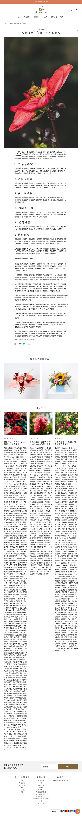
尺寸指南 (41, 781)
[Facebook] (15, 344)
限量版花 (27, 17)
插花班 (41, 787)
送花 (5, 23)
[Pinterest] (20, 344)
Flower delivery (29, 339)
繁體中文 (55, 811)
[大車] (75, 10)
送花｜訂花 (41, 803)
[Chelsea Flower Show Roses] (41, 423)
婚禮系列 (37, 17)
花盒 (45, 17)
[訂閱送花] (28, 344)
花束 (19, 17)
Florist (21, 339)
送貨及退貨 (41, 785)
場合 (61, 17)
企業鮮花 (41, 790)
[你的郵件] (49, 766)
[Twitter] (24, 344)
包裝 (41, 783)
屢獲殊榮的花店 (41, 792)
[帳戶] (70, 10)
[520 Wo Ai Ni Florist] (15, 423)
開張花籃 (54, 17)
